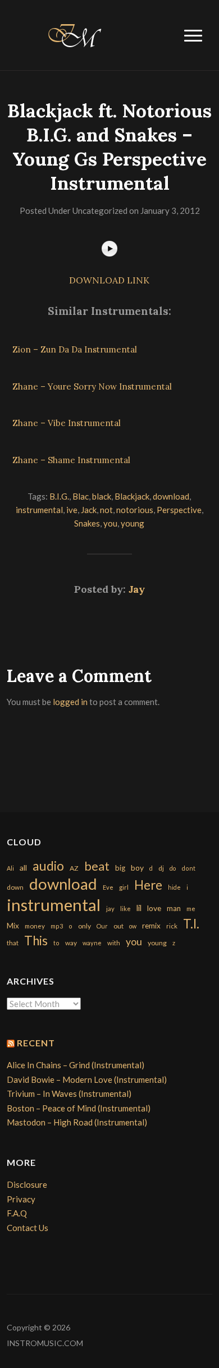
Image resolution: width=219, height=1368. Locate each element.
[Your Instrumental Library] (73, 34)
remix (151, 925)
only (84, 926)
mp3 (57, 926)
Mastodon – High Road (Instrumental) (77, 1122)
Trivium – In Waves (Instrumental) (69, 1093)
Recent (36, 1042)
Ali (10, 868)
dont (188, 868)
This (36, 940)
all (23, 867)
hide (174, 887)
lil (139, 908)
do (173, 868)
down (15, 887)
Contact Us (27, 1228)
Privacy (21, 1199)
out (118, 926)
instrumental (39, 510)
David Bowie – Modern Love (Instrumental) (87, 1079)
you (110, 523)
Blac (80, 496)
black (101, 496)
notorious (134, 510)
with (113, 942)
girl (124, 887)
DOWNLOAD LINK (109, 280)
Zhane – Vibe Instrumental (66, 423)
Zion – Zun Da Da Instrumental (74, 349)
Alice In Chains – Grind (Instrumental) (75, 1065)
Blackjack (132, 496)
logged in (70, 702)
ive (71, 510)
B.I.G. (59, 496)
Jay (137, 589)
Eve (108, 887)
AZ (74, 868)
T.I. (191, 923)
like (125, 908)
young (132, 523)
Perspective (179, 510)
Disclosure (27, 1184)
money (35, 926)
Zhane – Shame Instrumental (71, 460)
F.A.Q (17, 1213)
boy (137, 867)
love (154, 908)
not (106, 510)
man (174, 908)
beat (97, 866)
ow (132, 926)
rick (171, 926)
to (56, 942)
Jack (89, 510)
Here (148, 885)
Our (102, 926)
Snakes (87, 523)
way (71, 943)
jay (110, 908)
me (190, 908)
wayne (92, 942)
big (120, 867)
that (13, 943)
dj (161, 868)
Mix (13, 925)
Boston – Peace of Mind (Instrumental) (78, 1108)
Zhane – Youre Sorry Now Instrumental (92, 386)
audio (48, 865)
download (171, 496)
